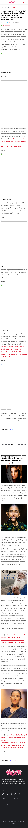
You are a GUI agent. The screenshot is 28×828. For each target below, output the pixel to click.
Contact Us (16, 801)
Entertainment (8, 7)
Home (3, 798)
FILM (13, 7)
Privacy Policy (5, 804)
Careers (3, 801)
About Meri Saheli (17, 798)
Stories (15, 809)
